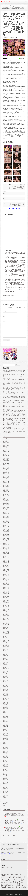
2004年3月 (5, 782)
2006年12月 (5, 743)
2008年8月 (5, 717)
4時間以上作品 (10, 874)
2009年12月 (5, 697)
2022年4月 (5, 506)
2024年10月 (5, 467)
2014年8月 (5, 624)
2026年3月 (5, 445)
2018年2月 (5, 570)
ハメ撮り (2, 880)
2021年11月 (5, 512)
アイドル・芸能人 (12, 876)
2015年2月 (5, 617)
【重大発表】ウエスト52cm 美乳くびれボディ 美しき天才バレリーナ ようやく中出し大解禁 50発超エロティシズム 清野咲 (14, 415)
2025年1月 (5, 463)
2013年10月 (5, 637)
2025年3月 (5, 460)
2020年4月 (5, 537)
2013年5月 (5, 644)
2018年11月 (5, 558)
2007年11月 (5, 729)
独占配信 (12, 204)
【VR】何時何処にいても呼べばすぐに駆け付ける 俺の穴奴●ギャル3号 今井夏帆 (15, 261)
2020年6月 (5, 534)
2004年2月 (5, 783)
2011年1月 (5, 680)
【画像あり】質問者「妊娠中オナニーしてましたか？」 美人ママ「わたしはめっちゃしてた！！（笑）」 (14, 823)
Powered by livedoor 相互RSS (9, 835)
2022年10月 (5, 498)
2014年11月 (5, 620)
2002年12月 (5, 796)
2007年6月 (5, 735)
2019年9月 (5, 546)
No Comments (13, 37)
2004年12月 (5, 772)
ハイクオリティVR (13, 203)
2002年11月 (5, 797)
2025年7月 (5, 455)
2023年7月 (5, 486)
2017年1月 (5, 587)
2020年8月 (5, 531)
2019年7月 (5, 548)
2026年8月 (5, 438)
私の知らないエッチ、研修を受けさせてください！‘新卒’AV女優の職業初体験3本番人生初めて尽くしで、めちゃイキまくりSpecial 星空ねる (14, 372)
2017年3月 (5, 584)
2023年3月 (5, 491)
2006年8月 (5, 748)
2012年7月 (5, 657)
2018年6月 (5, 565)
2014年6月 (5, 627)
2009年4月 (5, 707)
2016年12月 (5, 588)
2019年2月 (5, 555)
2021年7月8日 (6, 37)
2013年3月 (5, 646)
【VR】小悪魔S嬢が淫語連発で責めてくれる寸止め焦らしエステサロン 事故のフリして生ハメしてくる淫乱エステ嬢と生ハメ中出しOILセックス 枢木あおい (15, 286)
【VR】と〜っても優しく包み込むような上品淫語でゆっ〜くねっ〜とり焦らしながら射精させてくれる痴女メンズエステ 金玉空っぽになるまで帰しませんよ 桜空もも (15, 276)
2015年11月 (5, 605)
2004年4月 (5, 781)
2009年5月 (5, 706)
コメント (4, 326)
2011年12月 (5, 666)
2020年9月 (5, 530)
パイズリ (7, 880)
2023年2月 (5, 493)
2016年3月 (5, 600)
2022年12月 (5, 495)
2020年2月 (5, 539)
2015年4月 (5, 614)
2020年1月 (5, 540)
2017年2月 (5, 586)
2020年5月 (5, 535)
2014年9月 (5, 623)
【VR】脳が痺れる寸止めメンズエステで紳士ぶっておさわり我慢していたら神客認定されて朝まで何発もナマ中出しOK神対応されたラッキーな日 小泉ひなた (15, 254)
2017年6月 (5, 580)
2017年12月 (5, 573)
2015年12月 (5, 604)
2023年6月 (5, 487)
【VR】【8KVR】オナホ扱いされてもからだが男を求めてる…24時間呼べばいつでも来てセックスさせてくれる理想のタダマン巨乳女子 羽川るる (14, 422)
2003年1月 (5, 795)
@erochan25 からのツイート (6, 867)
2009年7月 (5, 703)
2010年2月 (5, 694)
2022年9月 (5, 499)
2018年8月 (5, 562)
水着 (16, 204)
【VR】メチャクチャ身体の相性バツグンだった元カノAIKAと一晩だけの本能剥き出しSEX (15, 268)
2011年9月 (5, 669)
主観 (2, 882)
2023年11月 (5, 481)
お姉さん (7, 876)
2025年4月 (5, 459)
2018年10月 (5, 560)
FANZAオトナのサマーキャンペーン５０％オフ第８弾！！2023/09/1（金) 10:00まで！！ (13, 818)
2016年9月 (5, 592)
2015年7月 (5, 610)
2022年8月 (5, 500)
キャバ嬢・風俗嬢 (23, 876)
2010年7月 (5, 688)
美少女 (18, 887)
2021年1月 (5, 525)
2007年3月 (5, 739)
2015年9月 (5, 608)
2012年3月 (5, 662)
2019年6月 (5, 549)
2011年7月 (5, 672)
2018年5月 (5, 566)
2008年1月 (5, 726)
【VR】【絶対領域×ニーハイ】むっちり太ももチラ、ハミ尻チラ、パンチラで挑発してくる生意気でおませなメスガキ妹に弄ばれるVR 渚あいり (14, 426)
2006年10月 (5, 746)
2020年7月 (5, 533)
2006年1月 (5, 757)
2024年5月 (5, 473)
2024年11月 (5, 465)
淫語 (17, 885)
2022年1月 (5, 509)
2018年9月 (5, 561)
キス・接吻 (17, 876)
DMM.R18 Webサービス (19, 894)
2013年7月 (5, 641)
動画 (6, 6)
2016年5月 (5, 597)
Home (3, 6)
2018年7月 (5, 564)
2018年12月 (5, 557)
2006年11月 (5, 744)
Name (4, 311)
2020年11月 (5, 527)
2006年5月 (5, 752)
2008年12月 (5, 712)
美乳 (15, 887)
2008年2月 (5, 725)
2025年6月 (5, 456)
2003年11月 (5, 786)
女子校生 (3, 884)
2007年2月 (5, 741)
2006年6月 (5, 751)
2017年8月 (5, 578)
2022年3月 (5, 507)
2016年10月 (5, 591)
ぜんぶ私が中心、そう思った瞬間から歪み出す (13, 813)
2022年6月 (5, 503)
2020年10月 (5, 529)
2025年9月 (5, 453)
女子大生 (21, 882)
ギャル (13, 205)
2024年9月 (5, 468)
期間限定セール (5, 885)
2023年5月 (5, 489)
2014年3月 (5, 631)
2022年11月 (5, 496)
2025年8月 (5, 454)
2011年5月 (5, 675)
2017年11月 (5, 574)
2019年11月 (5, 543)
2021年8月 (5, 516)
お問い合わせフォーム (5, 853)
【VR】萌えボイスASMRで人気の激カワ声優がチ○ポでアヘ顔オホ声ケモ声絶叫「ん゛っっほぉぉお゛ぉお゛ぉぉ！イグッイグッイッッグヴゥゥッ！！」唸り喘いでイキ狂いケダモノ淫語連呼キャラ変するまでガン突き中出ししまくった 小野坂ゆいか (14, 388)
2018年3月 (5, 569)
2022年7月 (5, 502)
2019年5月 (5, 551)
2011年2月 (5, 679)
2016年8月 (5, 593)
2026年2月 (5, 446)
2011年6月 (5, 673)
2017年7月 (5, 579)
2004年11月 (5, 773)
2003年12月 (5, 784)
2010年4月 (5, 691)
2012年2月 (5, 663)
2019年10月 (5, 544)
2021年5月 (5, 520)
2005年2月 (5, 769)
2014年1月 (5, 633)
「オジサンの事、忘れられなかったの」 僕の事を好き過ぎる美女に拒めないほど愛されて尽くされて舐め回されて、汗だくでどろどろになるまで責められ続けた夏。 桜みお (14, 412)
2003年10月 (5, 787)
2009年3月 (5, 708)
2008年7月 (5, 719)
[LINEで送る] (21, 58)
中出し (22, 880)
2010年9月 (5, 685)
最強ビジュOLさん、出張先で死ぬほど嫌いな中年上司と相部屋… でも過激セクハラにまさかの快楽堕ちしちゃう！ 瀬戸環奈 (14, 383)
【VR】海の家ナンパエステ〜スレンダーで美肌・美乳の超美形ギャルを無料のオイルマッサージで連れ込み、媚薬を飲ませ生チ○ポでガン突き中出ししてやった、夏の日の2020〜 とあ (15, 281)
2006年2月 (5, 756)
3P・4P (3, 874)
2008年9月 (5, 716)
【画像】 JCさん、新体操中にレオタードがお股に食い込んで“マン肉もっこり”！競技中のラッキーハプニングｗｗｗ (14, 815)
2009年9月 (5, 700)
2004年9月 (5, 775)
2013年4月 (5, 645)
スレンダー (7, 877)
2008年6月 (5, 720)
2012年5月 (5, 659)
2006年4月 (5, 753)
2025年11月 (5, 450)
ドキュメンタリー (23, 877)
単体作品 (19, 203)
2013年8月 (5, 640)
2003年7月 (5, 790)
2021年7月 (5, 517)
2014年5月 (5, 628)
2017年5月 (5, 582)
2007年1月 (5, 742)
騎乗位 (24, 887)
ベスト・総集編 (16, 880)
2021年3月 (5, 522)
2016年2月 (5, 601)
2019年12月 (5, 542)
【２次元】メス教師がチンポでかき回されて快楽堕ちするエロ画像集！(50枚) (14, 821)
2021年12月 (5, 511)
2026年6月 (5, 441)
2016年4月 (5, 598)
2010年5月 (5, 690)
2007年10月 (5, 730)
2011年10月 (5, 668)
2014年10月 (5, 622)
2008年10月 (5, 715)
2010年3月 (5, 693)
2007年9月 (5, 731)
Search (17, 364)
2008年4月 (5, 722)
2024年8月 (5, 469)
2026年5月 (5, 442)
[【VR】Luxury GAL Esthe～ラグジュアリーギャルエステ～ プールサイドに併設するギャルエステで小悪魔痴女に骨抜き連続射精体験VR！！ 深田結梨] (14, 47)
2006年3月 (5, 755)
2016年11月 (5, 589)
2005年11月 (5, 760)
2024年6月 (5, 472)
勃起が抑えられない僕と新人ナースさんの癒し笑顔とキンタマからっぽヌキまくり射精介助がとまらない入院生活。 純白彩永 (14, 404)
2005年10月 (5, 761)
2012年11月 (5, 651)
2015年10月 (5, 606)
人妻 (4, 882)
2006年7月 (5, 750)
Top (27, 895)
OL (23, 874)
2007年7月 (5, 734)
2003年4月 (5, 793)
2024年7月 (5, 471)
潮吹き (19, 885)
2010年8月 (5, 686)
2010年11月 (5, 682)
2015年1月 (5, 618)
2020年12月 (5, 526)
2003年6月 (5, 791)
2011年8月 (5, 671)
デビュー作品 (17, 877)
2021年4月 (5, 521)
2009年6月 (5, 704)
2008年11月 (5, 713)
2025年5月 (5, 458)
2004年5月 (5, 779)
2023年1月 (5, 494)
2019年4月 (5, 552)
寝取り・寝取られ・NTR (11, 884)
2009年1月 (5, 711)
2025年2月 (5, 462)
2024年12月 (5, 464)
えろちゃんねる (6, 2)
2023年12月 (5, 480)
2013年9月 (5, 639)
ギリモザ (2, 877)
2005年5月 (5, 766)
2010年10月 (5, 684)
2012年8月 (5, 655)
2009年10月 (5, 699)
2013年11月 (5, 636)
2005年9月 (5, 762)
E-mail (4, 316)
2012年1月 (5, 664)
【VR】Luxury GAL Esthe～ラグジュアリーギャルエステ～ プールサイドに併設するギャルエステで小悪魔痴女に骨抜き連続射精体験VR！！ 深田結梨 (17, 186)
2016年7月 (5, 595)
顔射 (21, 887)
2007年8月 (5, 733)
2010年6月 (5, 689)
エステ (16, 205)
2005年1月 (5, 770)
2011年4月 (5, 676)
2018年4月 (5, 567)
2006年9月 (5, 747)
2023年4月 (5, 490)
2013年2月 (5, 648)
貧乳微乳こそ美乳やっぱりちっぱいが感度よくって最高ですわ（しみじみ (14, 831)
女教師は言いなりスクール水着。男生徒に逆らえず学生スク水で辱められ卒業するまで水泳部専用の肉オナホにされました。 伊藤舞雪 (14, 408)
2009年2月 (5, 710)
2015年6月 (5, 611)
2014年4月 (5, 629)
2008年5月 (5, 721)
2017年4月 (5, 583)
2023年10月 (5, 482)
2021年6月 (5, 518)
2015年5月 (5, 613)
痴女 (20, 205)
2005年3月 (5, 768)
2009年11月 (5, 698)
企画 (12, 882)
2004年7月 (5, 777)
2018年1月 (5, 571)
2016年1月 (5, 602)
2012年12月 (5, 650)
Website (4, 321)
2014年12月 (5, 619)
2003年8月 (5, 788)
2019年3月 (5, 553)
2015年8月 (5, 609)
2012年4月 (5, 660)
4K (6, 874)
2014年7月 (5, 626)
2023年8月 (5, 485)
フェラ (11, 880)
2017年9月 (5, 577)
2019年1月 (5, 556)
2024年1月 (5, 478)
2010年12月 (5, 681)
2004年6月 (5, 778)
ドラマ (2, 879)
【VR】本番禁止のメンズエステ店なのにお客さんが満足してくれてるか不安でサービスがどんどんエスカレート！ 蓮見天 (15, 272)
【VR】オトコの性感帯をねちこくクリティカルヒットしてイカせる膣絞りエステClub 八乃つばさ (15, 258)
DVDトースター (19, 874)
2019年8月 (5, 547)
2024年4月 (5, 475)
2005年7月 (5, 764)
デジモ (12, 877)
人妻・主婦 (8, 882)
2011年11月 (5, 667)
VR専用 (5, 293)
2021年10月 (5, 513)
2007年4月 (5, 738)
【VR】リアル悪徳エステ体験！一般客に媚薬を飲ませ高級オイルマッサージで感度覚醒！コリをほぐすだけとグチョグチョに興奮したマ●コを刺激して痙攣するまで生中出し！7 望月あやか (15, 264)
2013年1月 (5, 649)
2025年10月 (5, 451)
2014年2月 (5, 632)
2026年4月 (5, 444)
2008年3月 (5, 724)
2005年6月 (5, 765)
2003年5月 (5, 792)
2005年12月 (5, 759)
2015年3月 (5, 615)
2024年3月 (5, 476)
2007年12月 (5, 728)
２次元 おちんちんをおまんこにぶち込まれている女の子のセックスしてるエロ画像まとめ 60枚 (14, 825)
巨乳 (18, 883)
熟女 (23, 885)
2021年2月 (5, 524)
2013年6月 (5, 642)
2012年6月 (5, 658)
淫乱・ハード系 (13, 885)
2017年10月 (5, 575)
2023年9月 (5, 484)
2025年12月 (5, 449)
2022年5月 (5, 504)
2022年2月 (5, 508)
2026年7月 (5, 440)
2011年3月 (5, 677)
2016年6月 (5, 596)
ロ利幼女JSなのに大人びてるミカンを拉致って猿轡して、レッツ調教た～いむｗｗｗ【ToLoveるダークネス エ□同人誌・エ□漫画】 (14, 828)
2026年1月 (5, 447)
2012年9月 (5, 654)
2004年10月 (5, 774)
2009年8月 (5, 702)
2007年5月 (5, 737)
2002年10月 (5, 799)
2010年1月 (5, 695)
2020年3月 (5, 538)
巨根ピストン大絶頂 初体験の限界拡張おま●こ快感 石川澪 (14, 395)
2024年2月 (5, 477)
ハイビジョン (20, 879)
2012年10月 (5, 653)
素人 (13, 887)
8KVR (16, 874)
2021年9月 (5, 515)
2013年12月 (5, 635)
